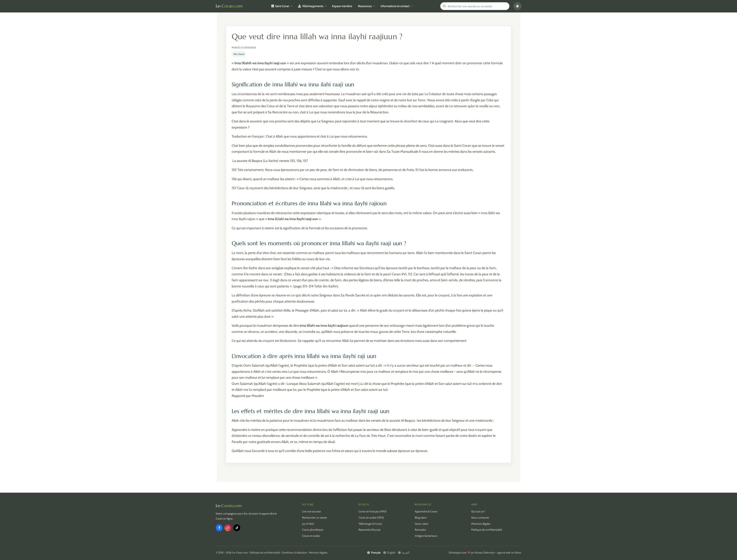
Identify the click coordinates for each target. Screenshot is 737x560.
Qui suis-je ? (478, 511)
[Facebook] (219, 527)
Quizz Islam (422, 523)
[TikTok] (236, 527)
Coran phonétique (312, 529)
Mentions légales (480, 523)
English (391, 552)
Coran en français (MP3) (373, 511)
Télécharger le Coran (370, 523)
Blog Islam (421, 517)
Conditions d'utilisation (294, 552)
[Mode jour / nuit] (517, 6)
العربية (405, 552)
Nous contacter (480, 517)
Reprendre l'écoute (369, 529)
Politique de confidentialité (486, 529)
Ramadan (420, 529)
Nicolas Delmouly (484, 552)
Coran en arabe (311, 536)
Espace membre (342, 6)
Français (376, 552)
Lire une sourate (311, 511)
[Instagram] (228, 527)
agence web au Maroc (509, 552)
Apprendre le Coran (426, 511)
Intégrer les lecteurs (426, 536)
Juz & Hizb (308, 523)
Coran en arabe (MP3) (371, 517)
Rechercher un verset (314, 517)
